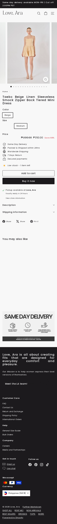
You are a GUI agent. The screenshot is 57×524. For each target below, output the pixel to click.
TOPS (32, 514)
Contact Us (7, 407)
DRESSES (22, 514)
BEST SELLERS (8, 514)
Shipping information (14, 212)
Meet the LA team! (16, 383)
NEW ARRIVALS (33, 510)
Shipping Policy (9, 415)
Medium (21, 125)
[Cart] (45, 13)
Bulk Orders (7, 434)
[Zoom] (45, 79)
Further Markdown (32, 506)
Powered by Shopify (12, 517)
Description (9, 205)
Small (9, 126)
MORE (41, 514)
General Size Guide (11, 430)
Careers (6, 446)
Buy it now (28, 181)
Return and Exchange (12, 411)
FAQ (4, 403)
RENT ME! (19, 510)
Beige (8, 115)
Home (5, 91)
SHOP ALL (7, 510)
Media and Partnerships (13, 450)
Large (35, 126)
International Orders (12, 419)
